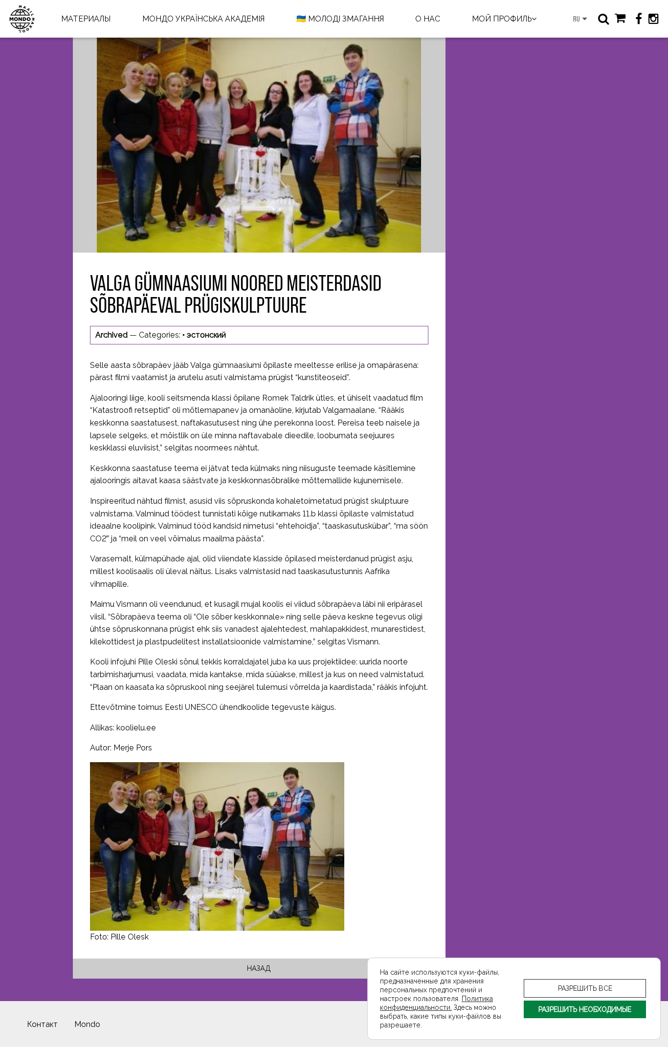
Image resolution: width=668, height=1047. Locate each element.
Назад (259, 968)
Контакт (42, 1024)
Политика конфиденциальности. (436, 1002)
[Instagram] (653, 19)
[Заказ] (620, 18)
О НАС (427, 18)
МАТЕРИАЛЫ (86, 18)
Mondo (87, 1024)
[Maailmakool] (22, 19)
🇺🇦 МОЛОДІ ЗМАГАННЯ (340, 18)
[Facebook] (638, 19)
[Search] (603, 19)
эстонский (206, 335)
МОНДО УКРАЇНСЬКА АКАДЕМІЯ (203, 18)
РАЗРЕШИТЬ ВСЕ (585, 988)
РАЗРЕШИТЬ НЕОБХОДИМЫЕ (584, 1009)
